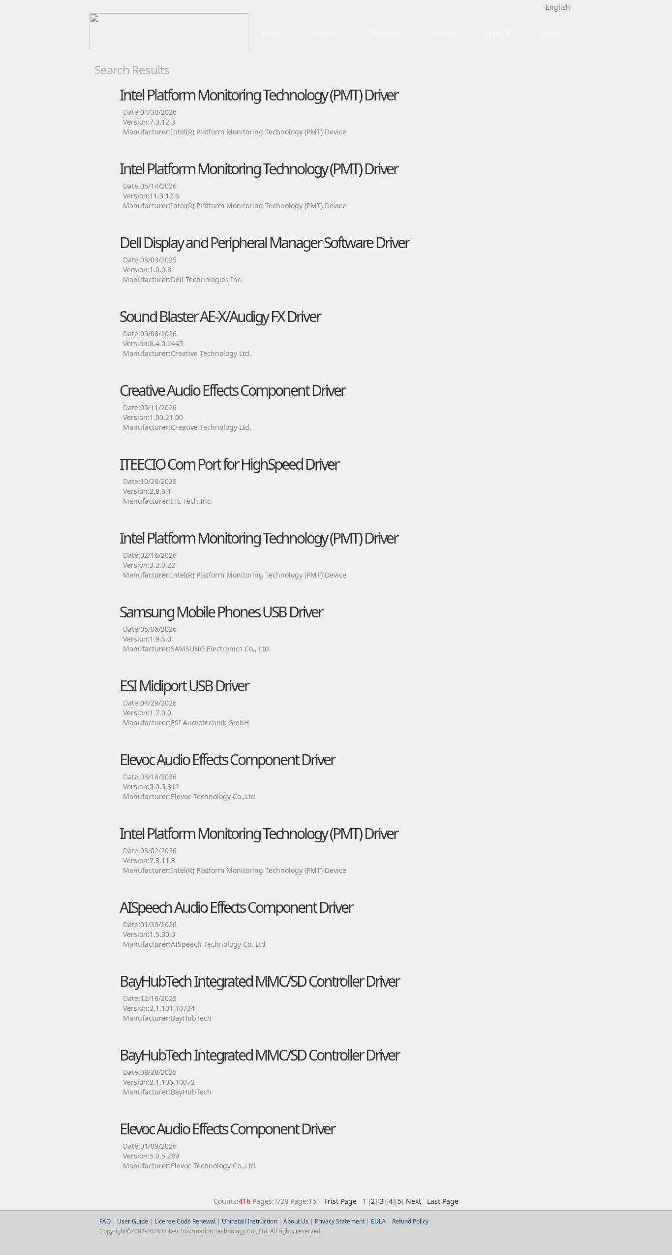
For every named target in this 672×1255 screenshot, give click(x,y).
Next (413, 1201)
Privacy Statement (340, 1221)
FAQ (105, 1221)
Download (382, 32)
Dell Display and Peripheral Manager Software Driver (264, 242)
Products (323, 32)
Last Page (440, 1201)
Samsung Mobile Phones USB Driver (221, 612)
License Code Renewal (184, 1221)
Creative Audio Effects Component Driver (232, 390)
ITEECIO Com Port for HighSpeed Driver (229, 464)
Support (498, 32)
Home (271, 32)
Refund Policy (410, 1221)
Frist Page (340, 1201)
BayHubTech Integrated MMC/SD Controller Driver (259, 981)
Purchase (441, 32)
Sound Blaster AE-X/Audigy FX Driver (220, 316)
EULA (378, 1221)
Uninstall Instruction (249, 1221)
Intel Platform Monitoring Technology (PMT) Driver (258, 95)
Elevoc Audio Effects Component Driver (227, 759)
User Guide (132, 1221)
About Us (295, 1221)
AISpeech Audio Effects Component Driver (236, 907)
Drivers (552, 32)
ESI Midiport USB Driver (184, 686)
